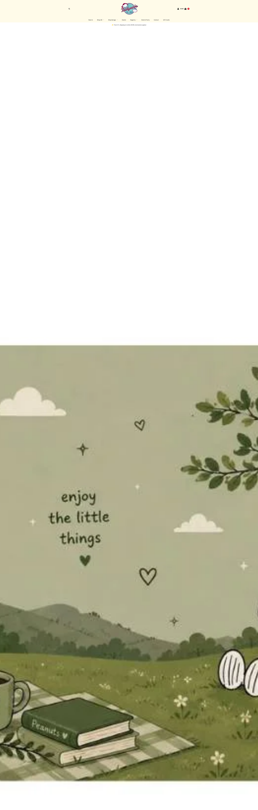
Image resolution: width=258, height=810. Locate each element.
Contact (156, 20)
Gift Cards (166, 20)
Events (124, 20)
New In (90, 20)
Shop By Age (112, 20)
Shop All (99, 20)
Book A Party (145, 20)
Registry (132, 20)
